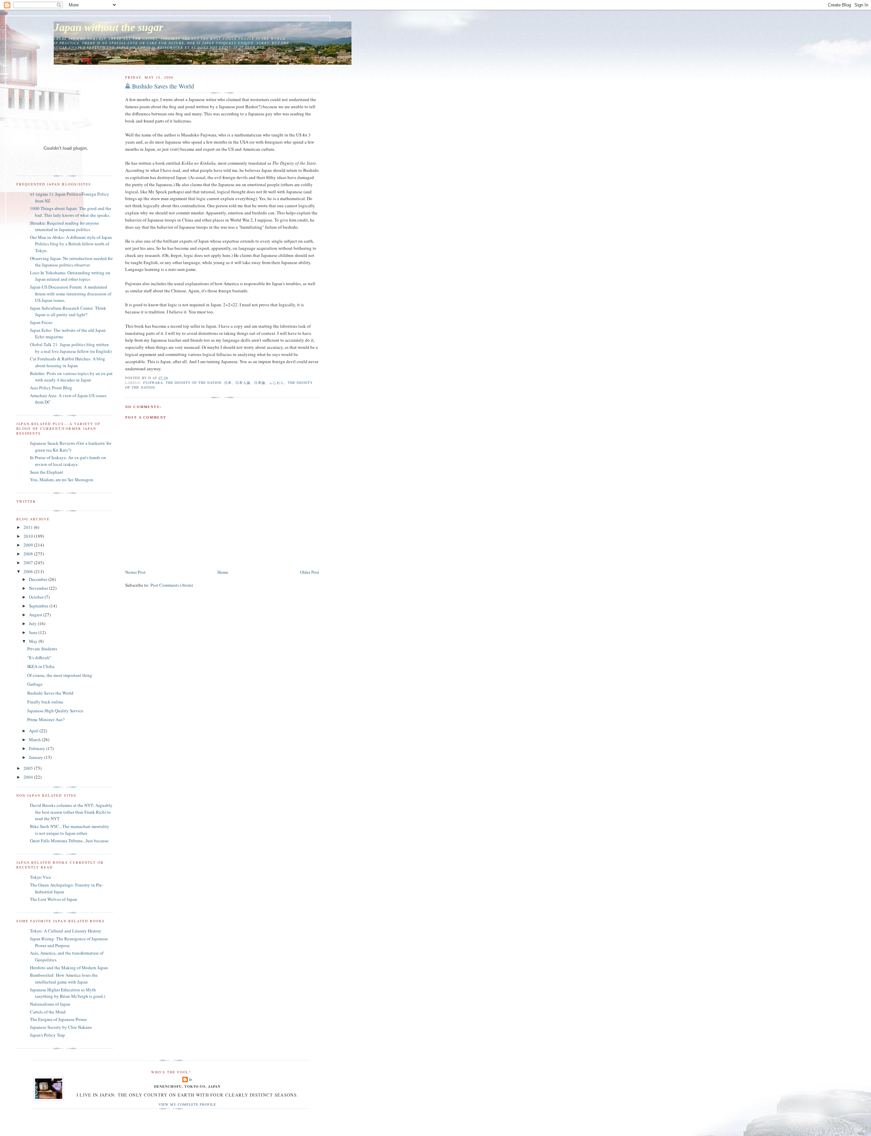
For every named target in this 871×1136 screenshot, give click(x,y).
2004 (28, 777)
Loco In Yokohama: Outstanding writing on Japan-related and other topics (70, 276)
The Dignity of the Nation (193, 382)
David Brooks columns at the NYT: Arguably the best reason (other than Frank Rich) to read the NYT (71, 812)
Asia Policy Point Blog (51, 388)
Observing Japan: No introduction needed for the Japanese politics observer (71, 261)
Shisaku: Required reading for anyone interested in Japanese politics (64, 226)
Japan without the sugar (108, 27)
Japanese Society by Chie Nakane (61, 1027)
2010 (28, 536)
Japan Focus (41, 322)
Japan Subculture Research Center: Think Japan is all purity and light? (68, 311)
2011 (28, 527)
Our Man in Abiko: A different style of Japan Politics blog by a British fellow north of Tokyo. (71, 244)
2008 (28, 554)
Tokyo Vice (40, 877)
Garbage (35, 684)
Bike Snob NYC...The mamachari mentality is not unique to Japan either (69, 829)
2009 (28, 545)
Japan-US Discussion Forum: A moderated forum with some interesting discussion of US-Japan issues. (70, 293)
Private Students (42, 649)
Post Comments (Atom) (171, 585)
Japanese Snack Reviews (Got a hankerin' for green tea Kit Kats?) (70, 446)
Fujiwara (153, 382)
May (33, 641)
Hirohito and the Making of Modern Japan (69, 967)
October (37, 597)
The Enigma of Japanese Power (58, 1019)
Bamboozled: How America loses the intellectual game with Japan (64, 978)
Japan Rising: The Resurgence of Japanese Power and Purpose (69, 942)
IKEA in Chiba (40, 666)
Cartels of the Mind (48, 1012)
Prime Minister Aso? (46, 719)
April (34, 731)
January (36, 757)
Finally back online (45, 702)
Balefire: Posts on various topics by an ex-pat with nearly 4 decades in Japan (71, 376)
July (33, 623)
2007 (28, 562)
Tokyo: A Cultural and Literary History (65, 931)
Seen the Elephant (46, 472)
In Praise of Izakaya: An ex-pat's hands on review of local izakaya (68, 460)
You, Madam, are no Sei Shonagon (61, 479)
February (37, 748)
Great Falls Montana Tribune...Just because (69, 841)
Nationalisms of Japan (50, 1004)
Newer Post (135, 572)
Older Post (309, 572)
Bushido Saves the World (163, 86)
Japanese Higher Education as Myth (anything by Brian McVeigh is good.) (67, 993)
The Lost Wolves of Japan (53, 899)
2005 (28, 768)
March (35, 739)
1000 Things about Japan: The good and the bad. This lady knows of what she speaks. (70, 211)
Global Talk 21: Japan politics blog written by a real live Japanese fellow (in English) (71, 347)
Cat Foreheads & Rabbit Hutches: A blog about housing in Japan (67, 362)
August (36, 615)
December (38, 579)
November (39, 588)
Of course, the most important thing (59, 675)
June (33, 632)
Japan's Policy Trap (47, 1035)
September (39, 606)
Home (222, 572)
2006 (28, 571)
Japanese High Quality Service (55, 711)
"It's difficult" (39, 657)
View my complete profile (187, 1104)
